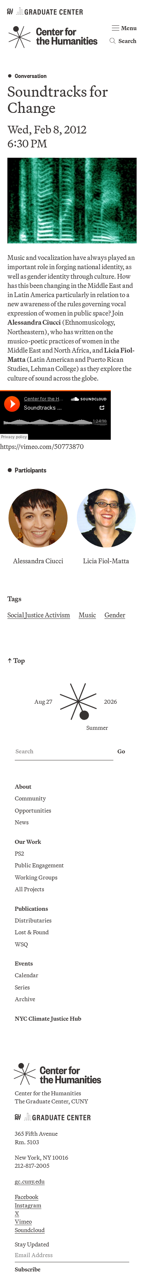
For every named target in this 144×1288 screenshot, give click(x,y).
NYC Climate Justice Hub (48, 1018)
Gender (114, 615)
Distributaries (33, 920)
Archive (25, 999)
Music (87, 615)
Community (30, 798)
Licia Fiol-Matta (106, 561)
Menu (129, 28)
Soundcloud (30, 1230)
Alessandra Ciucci (38, 561)
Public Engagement (39, 865)
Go (121, 751)
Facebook (26, 1196)
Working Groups (36, 877)
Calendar (26, 975)
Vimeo (23, 1221)
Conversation (31, 75)
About (23, 786)
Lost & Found (32, 932)
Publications (31, 908)
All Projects (29, 889)
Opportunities (33, 810)
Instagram (28, 1205)
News (22, 822)
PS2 (19, 853)
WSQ (21, 944)
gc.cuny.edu (30, 1181)
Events (24, 963)
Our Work (28, 841)
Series (22, 987)
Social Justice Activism (38, 615)
